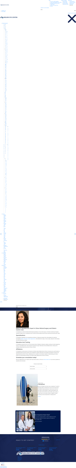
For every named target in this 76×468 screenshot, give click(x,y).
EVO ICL (51, 6)
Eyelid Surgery (5, 122)
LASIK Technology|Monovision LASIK (55, 2)
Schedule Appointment (3, 466)
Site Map (19, 460)
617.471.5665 (47, 7)
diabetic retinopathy (24, 338)
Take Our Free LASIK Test (54, 5)
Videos (5, 284)
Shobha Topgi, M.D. (5, 224)
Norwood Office (65, 3)
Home (17, 310)
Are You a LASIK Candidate (54, 1)
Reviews (5, 268)
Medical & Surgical (5, 23)
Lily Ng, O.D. (4, 231)
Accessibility (19, 459)
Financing (5, 267)
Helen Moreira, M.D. (5, 218)
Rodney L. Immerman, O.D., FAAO (5, 250)
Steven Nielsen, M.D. (5, 216)
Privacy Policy (20, 457)
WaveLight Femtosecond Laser (55, 3)
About (5, 266)
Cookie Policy (20, 458)
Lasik (49, 0)
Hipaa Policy (19, 456)
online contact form (47, 359)
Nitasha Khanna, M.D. (5, 221)
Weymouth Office (65, 4)
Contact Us (4, 292)
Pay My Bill (71, 4)
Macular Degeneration (6, 106)
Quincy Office (65, 1)
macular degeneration (31, 338)
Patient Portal (72, 3)
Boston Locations (64, 0)
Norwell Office (65, 2)
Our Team (19, 310)
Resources (3, 265)
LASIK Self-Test (72, 1)
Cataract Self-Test (72, 2)
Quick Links (70, 0)
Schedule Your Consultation (38, 421)
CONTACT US (43, 7)
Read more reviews (38, 396)
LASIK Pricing (52, 4)
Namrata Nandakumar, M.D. (6, 246)
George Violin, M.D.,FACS (5, 239)
